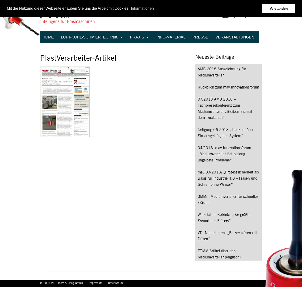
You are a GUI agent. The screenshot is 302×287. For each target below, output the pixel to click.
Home (48, 37)
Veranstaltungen (234, 37)
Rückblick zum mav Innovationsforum (228, 87)
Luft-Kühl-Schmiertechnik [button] (89, 37)
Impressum (96, 283)
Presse (200, 37)
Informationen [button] (142, 8)
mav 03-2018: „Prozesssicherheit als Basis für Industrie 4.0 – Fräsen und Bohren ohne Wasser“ (228, 179)
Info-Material (170, 37)
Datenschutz (115, 283)
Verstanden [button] (279, 8)
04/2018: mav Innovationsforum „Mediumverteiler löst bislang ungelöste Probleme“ (224, 154)
